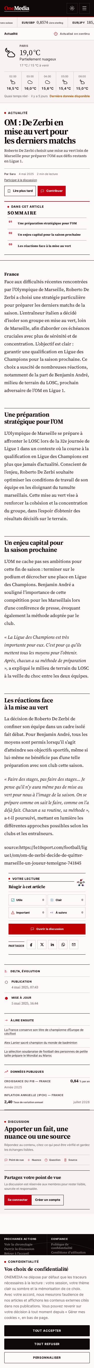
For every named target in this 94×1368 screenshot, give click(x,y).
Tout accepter (47, 1331)
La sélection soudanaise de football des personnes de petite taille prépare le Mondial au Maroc (46, 1053)
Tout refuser (47, 1344)
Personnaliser (47, 1357)
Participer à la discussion (20, 180)
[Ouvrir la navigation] (84, 8)
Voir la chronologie (18, 1244)
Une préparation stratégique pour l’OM (47, 223)
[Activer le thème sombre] (72, 8)
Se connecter (18, 1200)
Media (16, 8)
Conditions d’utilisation (68, 1252)
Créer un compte (47, 1200)
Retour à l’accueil (16, 1253)
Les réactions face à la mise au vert (44, 246)
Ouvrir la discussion (19, 1249)
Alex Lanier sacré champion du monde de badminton (40, 1043)
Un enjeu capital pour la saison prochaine (49, 235)
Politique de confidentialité (61, 1246)
